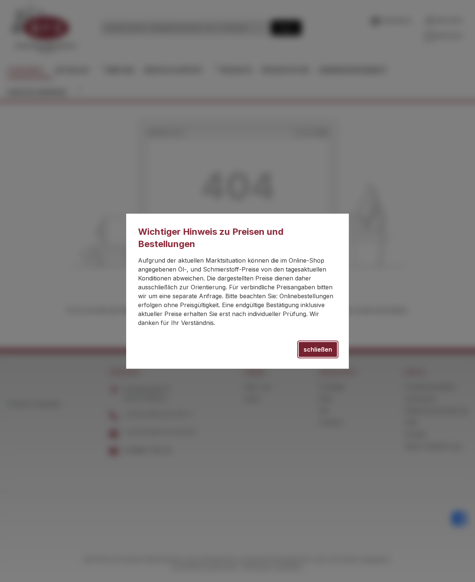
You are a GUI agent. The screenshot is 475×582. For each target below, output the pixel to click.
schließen (318, 349)
